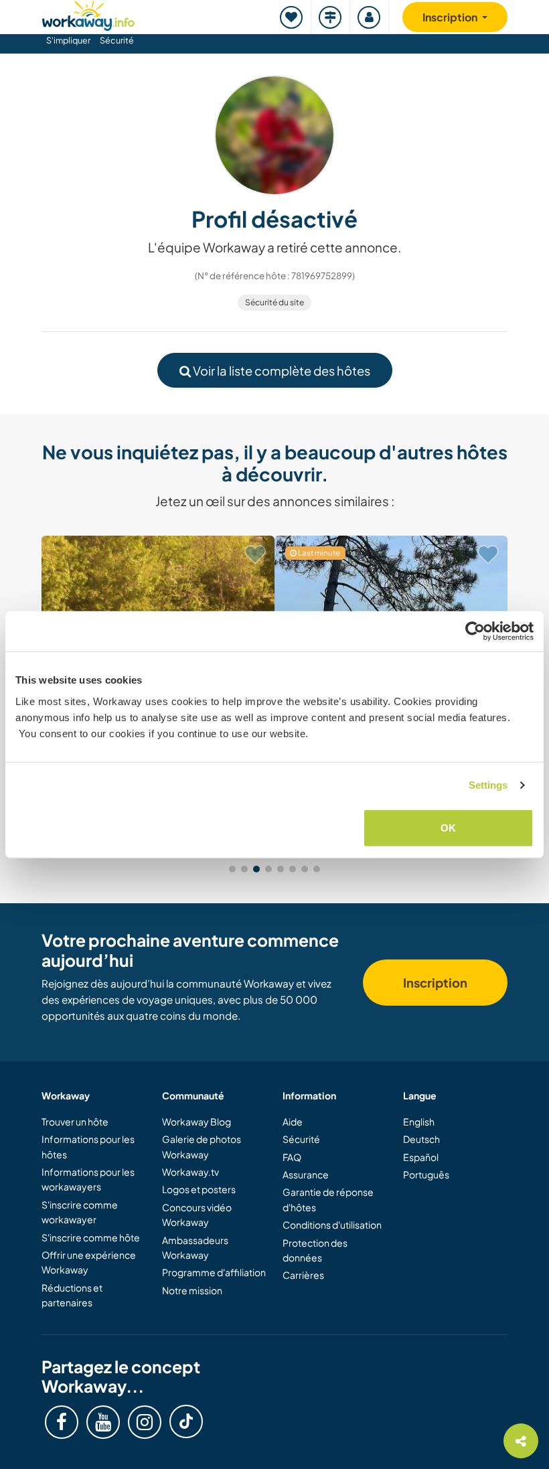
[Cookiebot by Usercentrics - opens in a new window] (475, 631)
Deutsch (421, 1139)
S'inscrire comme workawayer (80, 1212)
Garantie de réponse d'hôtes (328, 1199)
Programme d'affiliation (214, 1272)
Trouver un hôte (75, 1121)
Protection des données (315, 1250)
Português (426, 1174)
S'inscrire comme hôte (91, 1237)
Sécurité (117, 40)
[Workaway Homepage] (88, 13)
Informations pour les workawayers (88, 1179)
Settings (488, 785)
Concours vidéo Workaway (197, 1214)
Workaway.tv (190, 1172)
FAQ (292, 1157)
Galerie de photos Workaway (201, 1146)
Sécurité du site (274, 302)
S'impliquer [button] (68, 40)
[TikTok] (186, 1421)
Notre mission (192, 1290)
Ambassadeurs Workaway (195, 1247)
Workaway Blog (196, 1121)
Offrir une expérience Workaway (89, 1262)
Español (421, 1157)
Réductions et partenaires (72, 1295)
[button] (232, 869)
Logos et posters (199, 1189)
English (419, 1121)
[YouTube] (103, 1422)
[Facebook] (61, 1422)
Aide (293, 1121)
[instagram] (144, 1422)
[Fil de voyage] (330, 17)
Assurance (306, 1174)
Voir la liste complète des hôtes (280, 370)
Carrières (303, 1275)
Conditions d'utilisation (332, 1225)
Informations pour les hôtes (88, 1146)
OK (448, 827)
